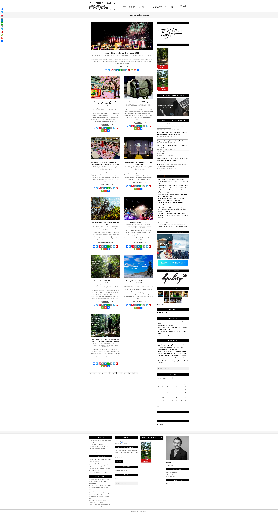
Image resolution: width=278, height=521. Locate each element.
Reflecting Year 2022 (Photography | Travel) (105, 282)
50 (129, 373)
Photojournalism (133, 55)
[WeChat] (1, 35)
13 (172, 395)
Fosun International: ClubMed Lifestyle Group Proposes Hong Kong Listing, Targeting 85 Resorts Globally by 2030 (172, 140)
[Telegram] (1, 29)
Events (114, 55)
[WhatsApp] (1, 23)
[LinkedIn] (1, 20)
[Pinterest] (1, 14)
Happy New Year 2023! (138, 222)
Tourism (149, 55)
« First (99, 373)
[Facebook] (1, 9)
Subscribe (118, 461)
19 (110, 373)
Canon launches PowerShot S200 (97, 450)
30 (124, 373)
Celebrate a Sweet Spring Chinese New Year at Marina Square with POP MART (105, 163)
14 (176, 395)
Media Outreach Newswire (173, 176)
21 (176, 397)
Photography (125, 55)
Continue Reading (122, 66)
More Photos (160, 304)
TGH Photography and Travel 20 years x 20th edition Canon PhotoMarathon (99, 481)
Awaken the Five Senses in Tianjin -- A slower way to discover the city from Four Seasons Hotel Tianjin (172, 159)
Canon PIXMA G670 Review (96, 444)
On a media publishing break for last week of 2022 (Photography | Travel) (105, 340)
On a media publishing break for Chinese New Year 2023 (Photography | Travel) (105, 104)
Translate (126, 443)
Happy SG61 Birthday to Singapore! (167, 335)
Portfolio (139, 55)
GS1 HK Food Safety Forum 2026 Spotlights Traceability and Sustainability (172, 146)
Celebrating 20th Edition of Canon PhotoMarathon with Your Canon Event (100, 487)
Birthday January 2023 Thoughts (138, 102)
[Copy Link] (1, 26)
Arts (146, 166)
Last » (136, 373)
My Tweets (160, 424)
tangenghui (170, 462)
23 (120, 373)
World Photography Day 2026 (165, 325)
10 (106, 373)
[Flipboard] (1, 32)
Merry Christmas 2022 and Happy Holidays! (138, 282)
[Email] (1, 17)
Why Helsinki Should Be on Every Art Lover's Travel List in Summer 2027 (171, 152)
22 (118, 373)
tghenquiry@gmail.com (171, 472)
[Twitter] (1, 11)
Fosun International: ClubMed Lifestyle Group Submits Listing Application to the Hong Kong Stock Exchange (172, 133)
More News (160, 170)
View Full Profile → (170, 465)
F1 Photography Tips (94, 452)
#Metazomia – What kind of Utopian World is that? (138, 163)
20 (113, 373)
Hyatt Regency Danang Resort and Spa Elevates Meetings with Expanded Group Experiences (171, 165)
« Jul (158, 406)
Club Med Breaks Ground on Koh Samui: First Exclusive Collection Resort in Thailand (170, 127)
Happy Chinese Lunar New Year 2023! (122, 53)
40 (127, 373)
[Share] (1, 40)
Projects (144, 55)
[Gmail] (1, 37)
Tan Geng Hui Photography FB (173, 412)
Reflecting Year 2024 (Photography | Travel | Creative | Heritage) (99, 496)
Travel (122, 57)
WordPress (145, 511)
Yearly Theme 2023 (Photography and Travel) (105, 223)
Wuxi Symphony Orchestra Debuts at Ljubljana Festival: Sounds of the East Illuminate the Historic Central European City (173, 181)
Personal (119, 55)
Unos (137, 511)
